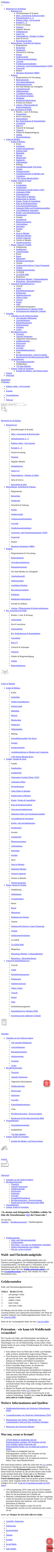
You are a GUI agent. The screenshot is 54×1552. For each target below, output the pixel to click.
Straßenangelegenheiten (25, 270)
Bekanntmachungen (24, 84)
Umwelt (19, 300)
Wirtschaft (10, 375)
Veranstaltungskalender (25, 362)
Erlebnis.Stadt (21, 151)
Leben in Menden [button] (13, 139)
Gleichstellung (22, 224)
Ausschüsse (20, 123)
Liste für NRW (10, 1317)
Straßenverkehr (22, 57)
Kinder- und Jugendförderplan (28, 213)
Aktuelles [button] (10, 313)
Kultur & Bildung (18, 142)
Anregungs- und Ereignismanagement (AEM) (34, 66)
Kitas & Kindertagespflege (26, 203)
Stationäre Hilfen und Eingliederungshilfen (33, 208)
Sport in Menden (22, 233)
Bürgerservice (16, 11)
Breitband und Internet (25, 261)
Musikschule (21, 158)
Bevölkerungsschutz (19, 332)
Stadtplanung (21, 249)
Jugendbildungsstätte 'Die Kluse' (29, 167)
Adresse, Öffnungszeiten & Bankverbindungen (27, 106)
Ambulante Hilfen (23, 192)
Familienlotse (21, 187)
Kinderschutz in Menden (26, 199)
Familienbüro (21, 185)
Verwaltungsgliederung (25, 82)
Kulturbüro (20, 146)
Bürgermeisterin (22, 80)
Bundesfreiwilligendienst (26, 100)
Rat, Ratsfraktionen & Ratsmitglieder (30, 121)
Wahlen (19, 135)
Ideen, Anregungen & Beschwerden (30, 16)
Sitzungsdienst (22, 119)
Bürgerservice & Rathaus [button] (16, 9)
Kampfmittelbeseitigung (25, 350)
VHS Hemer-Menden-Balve (27, 178)
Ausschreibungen (23, 320)
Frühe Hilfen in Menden (25, 197)
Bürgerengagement (23, 222)
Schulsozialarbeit (23, 171)
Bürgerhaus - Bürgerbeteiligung (28, 281)
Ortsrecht (19, 130)
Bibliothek (20, 153)
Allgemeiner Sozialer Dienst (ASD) (30, 190)
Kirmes (19, 54)
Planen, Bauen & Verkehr (21, 245)
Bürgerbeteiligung (23, 137)
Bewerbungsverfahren (25, 96)
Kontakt (9, 391)
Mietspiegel (20, 258)
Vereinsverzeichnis (23, 242)
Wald (18, 304)
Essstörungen (21, 215)
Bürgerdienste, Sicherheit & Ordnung (26, 43)
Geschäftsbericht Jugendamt (27, 210)
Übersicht (20, 334)
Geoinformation (22, 252)
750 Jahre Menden (23, 366)
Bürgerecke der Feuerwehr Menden (20, 1427)
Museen (19, 155)
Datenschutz (11, 1526)
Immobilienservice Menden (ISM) (29, 309)
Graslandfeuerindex (12, 1272)
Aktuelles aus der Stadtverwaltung (24, 316)
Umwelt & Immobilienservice (23, 284)
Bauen (18, 256)
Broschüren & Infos (24, 41)
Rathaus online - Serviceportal (28, 20)
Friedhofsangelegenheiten (26, 64)
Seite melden (11, 1549)
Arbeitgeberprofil (23, 89)
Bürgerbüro (20, 48)
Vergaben (20, 327)
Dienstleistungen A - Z (25, 18)
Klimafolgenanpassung (25, 291)
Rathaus (14, 75)
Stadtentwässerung (23, 295)
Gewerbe (19, 61)
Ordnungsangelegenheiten (26, 59)
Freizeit (9, 373)
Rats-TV (19, 126)
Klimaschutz (21, 293)
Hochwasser (21, 343)
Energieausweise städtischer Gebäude (31, 311)
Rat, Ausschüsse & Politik (21, 109)
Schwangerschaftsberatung (26, 206)
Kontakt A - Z (21, 22)
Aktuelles (5, 1222)
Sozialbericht (21, 219)
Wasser (19, 302)
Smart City (20, 34)
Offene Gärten (22, 297)
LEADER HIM (22, 274)
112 (28, 1215)
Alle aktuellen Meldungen (26, 318)
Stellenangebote (22, 91)
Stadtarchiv (20, 160)
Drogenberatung (22, 194)
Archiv (19, 329)
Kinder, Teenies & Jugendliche (28, 201)
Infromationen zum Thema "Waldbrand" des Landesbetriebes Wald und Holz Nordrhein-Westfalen (27, 1421)
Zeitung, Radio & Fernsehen (22, 368)
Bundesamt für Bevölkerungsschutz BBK (32, 357)
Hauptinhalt (5, 380)
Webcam (9, 400)
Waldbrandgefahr (23, 341)
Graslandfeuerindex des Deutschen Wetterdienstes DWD (28, 1415)
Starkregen (20, 346)
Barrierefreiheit (12, 1530)
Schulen (19, 169)
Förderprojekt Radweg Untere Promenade (32, 265)
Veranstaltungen (17, 359)
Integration (20, 226)
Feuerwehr (20, 68)
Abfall (18, 288)
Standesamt (20, 50)
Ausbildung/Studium (24, 93)
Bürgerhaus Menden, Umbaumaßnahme (32, 279)
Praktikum (20, 98)
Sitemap (9, 1535)
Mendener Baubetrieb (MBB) (28, 73)
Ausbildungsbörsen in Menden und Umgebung (29, 752)
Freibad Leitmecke (23, 238)
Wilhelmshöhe (21, 162)
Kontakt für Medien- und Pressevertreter (32, 371)
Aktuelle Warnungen (24, 336)
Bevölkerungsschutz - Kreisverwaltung (31, 355)
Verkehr (19, 268)
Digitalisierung (22, 32)
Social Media (11, 1544)
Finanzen (19, 27)
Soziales (19, 229)
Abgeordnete (21, 114)
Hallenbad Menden (23, 236)
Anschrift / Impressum (15, 1521)
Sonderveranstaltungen (25, 148)
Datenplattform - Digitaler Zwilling (30, 36)
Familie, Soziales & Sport (21, 181)
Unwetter (19, 348)
